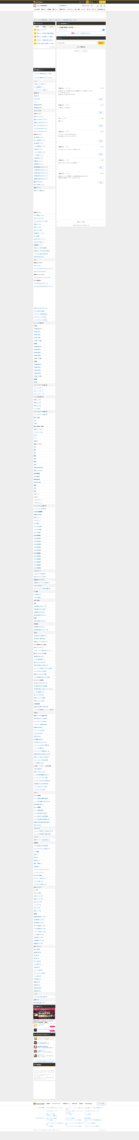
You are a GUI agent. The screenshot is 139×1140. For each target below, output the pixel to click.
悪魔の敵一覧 (37, 982)
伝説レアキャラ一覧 (38, 896)
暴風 (35, 447)
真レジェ (89, 9)
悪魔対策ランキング (38, 161)
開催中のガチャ (63, 9)
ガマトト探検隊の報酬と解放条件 (41, 798)
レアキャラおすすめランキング (40, 128)
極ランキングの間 (38, 230)
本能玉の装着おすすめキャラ (40, 621)
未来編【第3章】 (37, 355)
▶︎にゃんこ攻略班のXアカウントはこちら (43, 77)
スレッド (51, 26)
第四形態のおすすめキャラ (39, 626)
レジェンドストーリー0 (39, 394)
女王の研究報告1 (37, 538)
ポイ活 (82, 2)
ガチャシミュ (70, 9)
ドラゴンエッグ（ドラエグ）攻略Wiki (91, 1126)
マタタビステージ (38, 500)
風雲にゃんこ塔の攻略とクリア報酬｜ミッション (46, 36)
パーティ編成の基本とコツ (39, 659)
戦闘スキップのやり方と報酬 (40, 674)
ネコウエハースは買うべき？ (40, 878)
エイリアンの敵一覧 (38, 970)
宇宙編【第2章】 (37, 370)
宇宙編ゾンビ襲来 (38, 376)
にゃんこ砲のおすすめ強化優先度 (41, 816)
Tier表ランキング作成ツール (40, 84)
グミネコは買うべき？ (38, 881)
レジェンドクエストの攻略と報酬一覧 (42, 588)
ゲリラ (35, 438)
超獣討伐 (36, 441)
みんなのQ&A (37, 9)
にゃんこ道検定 (37, 597)
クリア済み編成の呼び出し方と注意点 (42, 677)
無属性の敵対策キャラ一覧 (39, 916)
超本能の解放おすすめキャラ (40, 615)
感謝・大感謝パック (38, 863)
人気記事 (37, 26)
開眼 (35, 458)
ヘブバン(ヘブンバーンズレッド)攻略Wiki (73, 1120)
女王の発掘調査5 (37, 568)
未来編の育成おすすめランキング (41, 173)
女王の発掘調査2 (37, 559)
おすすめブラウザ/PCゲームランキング (45, 1061)
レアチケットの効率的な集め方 (40, 314)
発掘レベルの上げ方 (38, 470)
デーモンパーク (37, 520)
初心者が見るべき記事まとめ (40, 635)
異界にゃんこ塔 (37, 227)
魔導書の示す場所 (38, 514)
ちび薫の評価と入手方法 (66, 27)
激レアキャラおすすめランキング (41, 125)
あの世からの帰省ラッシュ (39, 242)
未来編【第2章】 (37, 352)
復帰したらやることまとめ (39, 771)
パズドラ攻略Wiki (68, 1114)
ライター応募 (101, 1103)
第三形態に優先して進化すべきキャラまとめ (43, 689)
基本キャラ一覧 (37, 910)
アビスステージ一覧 (38, 432)
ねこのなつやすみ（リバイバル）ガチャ (42, 277)
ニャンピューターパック (39, 872)
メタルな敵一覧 (37, 964)
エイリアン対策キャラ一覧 (39, 931)
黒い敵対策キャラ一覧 (38, 922)
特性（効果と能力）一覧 (39, 1002)
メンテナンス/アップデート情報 (40, 777)
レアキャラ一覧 (37, 905)
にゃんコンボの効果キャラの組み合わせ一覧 (43, 831)
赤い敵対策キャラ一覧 (38, 919)
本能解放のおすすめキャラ (39, 612)
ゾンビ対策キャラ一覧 (38, 934)
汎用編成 (49, 9)
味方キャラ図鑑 (37, 893)
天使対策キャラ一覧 (38, 937)
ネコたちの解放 (37, 532)
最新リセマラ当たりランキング (40, 119)
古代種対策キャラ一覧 (38, 940)
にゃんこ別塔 (37, 408)
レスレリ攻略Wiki (49, 1126)
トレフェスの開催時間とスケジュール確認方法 (44, 709)
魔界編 (35, 382)
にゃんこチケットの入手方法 (40, 721)
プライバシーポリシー (56, 1103)
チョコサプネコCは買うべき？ (40, 884)
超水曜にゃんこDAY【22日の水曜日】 (42, 251)
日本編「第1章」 (37, 331)
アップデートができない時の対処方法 (42, 780)
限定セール (36, 857)
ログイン (103, 2)
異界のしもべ (37, 517)
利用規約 (48, 1103)
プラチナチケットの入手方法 (40, 317)
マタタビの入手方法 (38, 733)
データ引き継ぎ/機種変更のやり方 (41, 774)
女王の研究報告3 (37, 544)
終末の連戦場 (37, 476)
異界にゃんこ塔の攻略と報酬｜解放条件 (45, 33)
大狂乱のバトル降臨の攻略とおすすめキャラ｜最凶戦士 (46, 40)
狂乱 (75, 9)
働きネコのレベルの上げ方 (39, 662)
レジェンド (83, 9)
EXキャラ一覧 (37, 907)
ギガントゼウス (37, 265)
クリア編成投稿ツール (38, 87)
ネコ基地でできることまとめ (40, 742)
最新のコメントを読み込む (82, 51)
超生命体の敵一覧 (38, 988)
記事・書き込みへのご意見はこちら (82, 225)
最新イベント (55, 9)
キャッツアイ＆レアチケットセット (41, 869)
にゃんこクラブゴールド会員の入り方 (42, 848)
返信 (101, 99)
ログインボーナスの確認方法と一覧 (41, 751)
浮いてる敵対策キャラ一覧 (39, 925)
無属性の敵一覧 (37, 952)
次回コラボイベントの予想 (39, 576)
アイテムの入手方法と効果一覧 (40, 996)
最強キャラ (43, 9)
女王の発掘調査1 (37, 556)
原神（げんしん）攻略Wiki (51, 1118)
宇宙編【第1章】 (37, 367)
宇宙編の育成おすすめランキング (41, 175)
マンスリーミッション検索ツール (41, 90)
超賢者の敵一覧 (37, 991)
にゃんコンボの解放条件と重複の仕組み (42, 834)
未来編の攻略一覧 (38, 346)
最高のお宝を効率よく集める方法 (41, 706)
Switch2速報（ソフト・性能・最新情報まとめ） (93, 1107)
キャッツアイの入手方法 (39, 730)
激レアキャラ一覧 (38, 902)
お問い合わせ (74, 1103)
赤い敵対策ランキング (38, 137)
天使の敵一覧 (37, 967)
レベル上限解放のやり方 (39, 692)
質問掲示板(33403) (38, 107)
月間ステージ (37, 494)
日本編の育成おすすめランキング (41, 170)
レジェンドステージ (38, 388)
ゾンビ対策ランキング (38, 155)
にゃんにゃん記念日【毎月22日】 (41, 253)
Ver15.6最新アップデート (39, 215)
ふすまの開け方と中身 (38, 763)
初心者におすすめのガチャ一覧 (40, 308)
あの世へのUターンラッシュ (40, 239)
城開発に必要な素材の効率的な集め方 (42, 822)
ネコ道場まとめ (37, 594)
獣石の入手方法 (37, 736)
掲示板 (44, 26)
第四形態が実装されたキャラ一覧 (41, 629)
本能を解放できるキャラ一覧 (40, 606)
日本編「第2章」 (37, 334)
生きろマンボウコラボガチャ (40, 271)
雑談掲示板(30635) (38, 104)
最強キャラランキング (41, 29)
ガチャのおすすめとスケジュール (41, 283)
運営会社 (81, 1103)
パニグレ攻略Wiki (49, 1120)
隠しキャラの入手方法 (38, 695)
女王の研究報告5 (37, 550)
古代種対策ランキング (38, 158)
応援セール (36, 854)
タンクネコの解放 (38, 526)
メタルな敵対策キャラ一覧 (39, 928)
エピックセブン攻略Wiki (70, 1118)
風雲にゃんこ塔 (37, 224)
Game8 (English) (88, 1103)
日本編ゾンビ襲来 (38, 340)
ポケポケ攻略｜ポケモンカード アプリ (91, 1111)
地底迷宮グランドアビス (39, 233)
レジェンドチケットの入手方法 (40, 320)
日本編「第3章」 (37, 337)
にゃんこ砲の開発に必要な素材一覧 (41, 819)
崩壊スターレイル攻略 (50, 1114)
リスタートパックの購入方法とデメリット (43, 650)
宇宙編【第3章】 (37, 373)
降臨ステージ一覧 (38, 429)
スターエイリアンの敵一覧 (39, 973)
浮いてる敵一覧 (37, 961)
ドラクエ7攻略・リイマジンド (52, 1111)
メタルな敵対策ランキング (39, 146)
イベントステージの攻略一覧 (40, 508)
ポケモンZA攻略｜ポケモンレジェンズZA (54, 1107)
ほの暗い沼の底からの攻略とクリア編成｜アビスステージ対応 (46, 43)
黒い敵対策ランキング (38, 143)
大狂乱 (35, 423)
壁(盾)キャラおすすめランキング (41, 122)
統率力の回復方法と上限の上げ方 (41, 665)
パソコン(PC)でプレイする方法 (40, 786)
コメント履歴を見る (81, 47)
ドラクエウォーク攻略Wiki (51, 1115)
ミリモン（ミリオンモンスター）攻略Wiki (73, 1126)
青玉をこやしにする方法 (39, 700)
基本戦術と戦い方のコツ (39, 656)
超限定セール (37, 860)
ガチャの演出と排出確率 (39, 311)
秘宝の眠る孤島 (37, 482)
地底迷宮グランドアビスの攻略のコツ (42, 582)
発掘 (35, 464)
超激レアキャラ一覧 (38, 899)
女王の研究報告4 (37, 547)
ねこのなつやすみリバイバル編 (40, 221)
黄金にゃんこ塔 (37, 405)
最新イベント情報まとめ (39, 190)
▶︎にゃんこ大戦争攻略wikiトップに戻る (43, 73)
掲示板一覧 (36, 96)
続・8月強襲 (36, 236)
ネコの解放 (36, 523)
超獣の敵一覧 (37, 985)
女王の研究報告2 (37, 541)
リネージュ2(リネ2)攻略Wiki (89, 1123)
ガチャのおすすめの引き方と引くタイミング (43, 286)
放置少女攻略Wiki (87, 1118)
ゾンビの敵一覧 (37, 976)
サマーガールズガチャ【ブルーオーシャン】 (43, 268)
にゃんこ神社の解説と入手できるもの (42, 801)
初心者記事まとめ (101, 9)
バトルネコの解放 (38, 529)
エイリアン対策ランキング (39, 152)
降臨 (79, 9)
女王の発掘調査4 (37, 565)
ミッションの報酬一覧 (38, 748)
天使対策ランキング (38, 149)
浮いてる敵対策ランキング (39, 140)
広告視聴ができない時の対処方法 (41, 783)
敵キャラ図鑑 (37, 949)
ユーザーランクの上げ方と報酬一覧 (41, 745)
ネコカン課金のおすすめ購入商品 (41, 845)
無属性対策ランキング (38, 164)
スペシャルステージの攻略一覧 (40, 414)
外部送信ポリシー (66, 1103)
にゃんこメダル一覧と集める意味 (41, 760)
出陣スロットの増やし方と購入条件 (41, 757)
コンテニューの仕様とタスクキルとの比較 (43, 668)
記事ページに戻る (81, 222)
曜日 (35, 452)
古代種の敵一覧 (37, 979)
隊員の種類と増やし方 (38, 804)
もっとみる (52, 46)
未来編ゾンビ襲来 (38, 358)
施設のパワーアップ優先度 (39, 698)
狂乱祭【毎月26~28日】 (39, 256)
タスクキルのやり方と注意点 (40, 671)
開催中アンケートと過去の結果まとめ (42, 839)
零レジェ (94, 9)
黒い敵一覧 (36, 958)
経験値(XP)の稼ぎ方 (38, 727)
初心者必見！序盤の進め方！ (40, 638)
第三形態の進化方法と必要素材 (40, 686)
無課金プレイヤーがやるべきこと (41, 641)
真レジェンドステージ (38, 391)
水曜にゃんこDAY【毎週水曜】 (40, 248)
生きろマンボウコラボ (38, 218)
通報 (102, 88)
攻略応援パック (37, 866)
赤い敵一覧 (36, 955)
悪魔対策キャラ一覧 (38, 943)
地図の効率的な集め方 (38, 467)
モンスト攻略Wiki (87, 1114)
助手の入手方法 (37, 825)
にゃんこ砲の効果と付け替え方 (40, 813)
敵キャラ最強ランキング (39, 184)
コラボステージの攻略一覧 (39, 573)
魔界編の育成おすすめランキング (41, 178)
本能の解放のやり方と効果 (39, 609)
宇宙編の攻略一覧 (38, 364)
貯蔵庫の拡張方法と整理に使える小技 (42, 754)
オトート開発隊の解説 (38, 810)
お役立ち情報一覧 (38, 768)
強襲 (35, 488)
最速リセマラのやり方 (38, 647)
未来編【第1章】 (37, 349)
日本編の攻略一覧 (38, 328)
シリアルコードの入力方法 (39, 789)
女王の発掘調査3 (37, 562)
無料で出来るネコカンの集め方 (40, 718)
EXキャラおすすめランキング (40, 131)
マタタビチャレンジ (38, 502)
